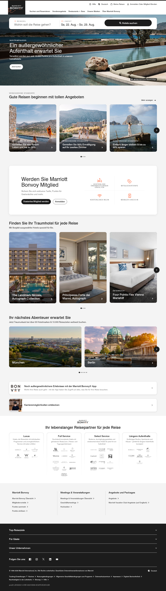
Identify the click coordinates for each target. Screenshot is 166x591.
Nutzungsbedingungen (45, 576)
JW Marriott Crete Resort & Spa (145, 79)
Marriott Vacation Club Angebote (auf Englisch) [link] (128, 502)
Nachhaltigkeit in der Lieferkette (20, 580)
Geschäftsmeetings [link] (68, 503)
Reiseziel (21, 21)
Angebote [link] (113, 498)
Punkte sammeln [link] (19, 507)
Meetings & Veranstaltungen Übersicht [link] (76, 498)
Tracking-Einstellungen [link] (17, 576)
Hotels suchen (129, 23)
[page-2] (81, 372)
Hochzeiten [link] (65, 507)
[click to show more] (157, 130)
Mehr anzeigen (147, 100)
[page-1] (81, 156)
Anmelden (60, 201)
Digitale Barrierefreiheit (132, 576)
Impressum (117, 576)
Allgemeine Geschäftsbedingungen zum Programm (74, 576)
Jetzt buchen (17, 67)
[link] (83, 388)
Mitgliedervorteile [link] (19, 503)
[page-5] (86, 372)
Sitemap (38, 580)
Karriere (31, 576)
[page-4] (84, 372)
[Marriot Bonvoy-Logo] (83, 421)
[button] (103, 4)
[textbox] (36, 24)
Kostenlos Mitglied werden (36, 201)
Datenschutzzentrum (102, 576)
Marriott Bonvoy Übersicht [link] (22, 498)
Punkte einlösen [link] (18, 511)
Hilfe (45, 580)
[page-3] (84, 156)
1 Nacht (67, 21)
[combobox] (36, 23)
